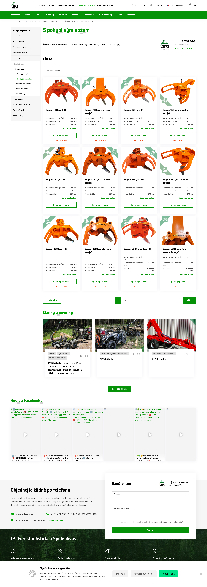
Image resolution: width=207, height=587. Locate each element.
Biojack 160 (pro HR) (134, 110)
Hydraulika (17, 58)
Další (188, 300)
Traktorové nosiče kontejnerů (163, 353)
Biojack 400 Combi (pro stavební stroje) (174, 250)
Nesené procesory (22, 88)
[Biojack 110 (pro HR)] (61, 91)
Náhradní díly (18, 115)
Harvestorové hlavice (23, 83)
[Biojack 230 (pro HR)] (139, 161)
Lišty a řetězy (20, 93)
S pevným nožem (23, 74)
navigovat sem (52, 520)
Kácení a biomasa (19, 64)
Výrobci (21, 21)
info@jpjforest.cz (24, 514)
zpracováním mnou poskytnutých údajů (168, 522)
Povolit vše (168, 573)
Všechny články (119, 388)
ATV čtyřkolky (106, 359)
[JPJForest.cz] (14, 5)
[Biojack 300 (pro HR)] (61, 230)
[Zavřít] (201, 574)
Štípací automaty (19, 47)
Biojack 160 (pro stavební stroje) (175, 111)
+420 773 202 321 (87, 5)
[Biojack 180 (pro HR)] (61, 161)
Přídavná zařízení (19, 98)
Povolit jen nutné (144, 573)
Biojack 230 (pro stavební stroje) (176, 181)
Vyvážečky (17, 35)
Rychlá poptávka (61, 135)
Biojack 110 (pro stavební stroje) (97, 111)
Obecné (52, 353)
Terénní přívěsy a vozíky (22, 104)
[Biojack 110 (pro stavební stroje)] (100, 91)
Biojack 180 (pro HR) (56, 179)
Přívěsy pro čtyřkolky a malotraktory (114, 353)
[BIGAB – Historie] (171, 335)
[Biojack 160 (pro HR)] (139, 91)
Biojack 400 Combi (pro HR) (138, 249)
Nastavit (120, 573)
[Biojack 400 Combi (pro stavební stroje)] (178, 230)
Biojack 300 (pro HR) (56, 249)
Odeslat (150, 530)
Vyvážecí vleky (63, 353)
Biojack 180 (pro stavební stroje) (97, 181)
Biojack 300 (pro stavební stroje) (98, 250)
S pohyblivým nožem (24, 79)
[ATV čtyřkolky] (119, 335)
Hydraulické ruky (19, 41)
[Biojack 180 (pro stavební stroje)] (100, 161)
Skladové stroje (19, 110)
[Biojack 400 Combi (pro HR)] (139, 230)
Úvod (12, 21)
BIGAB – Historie (160, 359)
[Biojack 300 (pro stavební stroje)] (100, 230)
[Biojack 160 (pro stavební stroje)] (178, 91)
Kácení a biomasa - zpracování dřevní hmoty (44, 21)
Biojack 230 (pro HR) (134, 179)
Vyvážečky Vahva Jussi (57, 357)
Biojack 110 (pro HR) (56, 110)
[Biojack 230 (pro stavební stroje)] (178, 161)
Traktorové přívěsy (20, 52)
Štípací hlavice (70, 21)
